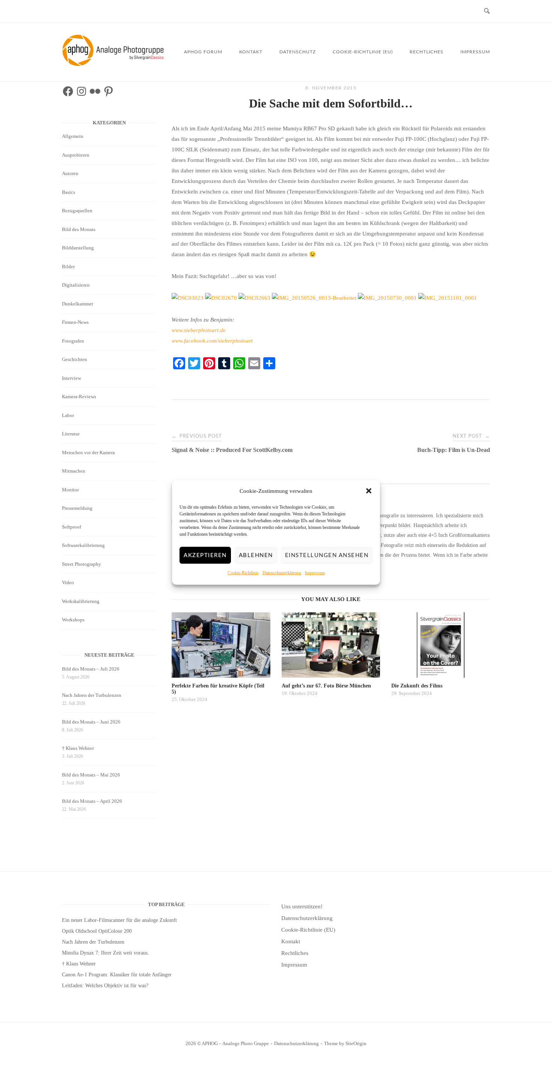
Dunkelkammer (77, 304)
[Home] (114, 64)
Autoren (70, 173)
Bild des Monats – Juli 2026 (90, 669)
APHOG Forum (203, 52)
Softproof (71, 527)
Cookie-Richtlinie (243, 573)
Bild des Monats (78, 229)
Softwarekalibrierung (83, 545)
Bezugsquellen (77, 210)
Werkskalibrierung (81, 601)
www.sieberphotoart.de (199, 330)
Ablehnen (256, 555)
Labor (68, 415)
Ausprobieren (75, 155)
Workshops (73, 619)
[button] (369, 491)
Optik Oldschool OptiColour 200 (97, 931)
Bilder (68, 266)
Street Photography (81, 564)
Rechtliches (426, 52)
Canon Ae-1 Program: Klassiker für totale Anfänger (117, 974)
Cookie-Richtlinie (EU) (363, 52)
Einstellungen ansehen (327, 555)
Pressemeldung (77, 508)
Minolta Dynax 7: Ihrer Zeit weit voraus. (105, 953)
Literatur (71, 434)
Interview (71, 378)
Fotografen (73, 341)
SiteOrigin (355, 1043)
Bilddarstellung (78, 248)
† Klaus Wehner (78, 748)
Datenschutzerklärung (281, 573)
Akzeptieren (205, 555)
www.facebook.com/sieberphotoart (212, 341)
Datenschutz (297, 52)
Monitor (70, 489)
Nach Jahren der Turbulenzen (91, 695)
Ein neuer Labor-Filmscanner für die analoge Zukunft (119, 920)
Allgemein (72, 136)
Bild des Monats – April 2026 (92, 801)
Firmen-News (75, 322)
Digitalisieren (76, 285)
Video (68, 582)
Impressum (315, 573)
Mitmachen (73, 471)
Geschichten (74, 359)
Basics (68, 192)
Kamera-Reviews (79, 396)
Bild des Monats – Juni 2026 (91, 722)
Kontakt (250, 52)
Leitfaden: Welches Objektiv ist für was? (105, 985)
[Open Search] (487, 11)
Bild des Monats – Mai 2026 (91, 775)
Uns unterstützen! (302, 906)
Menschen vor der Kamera (88, 452)
